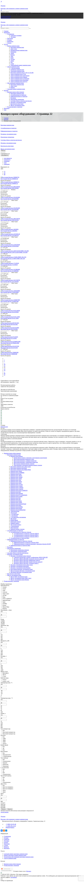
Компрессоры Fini (15, 499)
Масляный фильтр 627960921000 (10, 343)
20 (4, 364)
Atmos (12, 60)
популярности (4, 155)
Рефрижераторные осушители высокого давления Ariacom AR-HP (32, 544)
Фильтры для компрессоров (18, 102)
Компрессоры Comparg (16, 487)
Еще (5, 110)
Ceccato (12, 59)
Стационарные (14, 526)
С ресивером (14, 515)
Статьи (6, 845)
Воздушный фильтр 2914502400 (10, 209)
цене (5, 162)
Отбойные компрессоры (17, 69)
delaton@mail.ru (10, 827)
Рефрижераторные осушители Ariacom (21, 541)
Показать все (4, 426)
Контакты (6, 108)
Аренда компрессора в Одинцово (19, 78)
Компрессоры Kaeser (16, 508)
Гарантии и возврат (15, 35)
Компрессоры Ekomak (16, 493)
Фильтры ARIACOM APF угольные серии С (26, 563)
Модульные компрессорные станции (24, 463)
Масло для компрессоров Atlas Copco (20, 578)
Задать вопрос (5, 812)
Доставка (13, 37)
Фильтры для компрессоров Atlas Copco (21, 565)
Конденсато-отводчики (16, 104)
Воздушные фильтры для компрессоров (21, 569)
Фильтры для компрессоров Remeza (20, 567)
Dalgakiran (13, 52)
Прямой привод (14, 523)
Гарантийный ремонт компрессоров (20, 65)
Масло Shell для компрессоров (18, 576)
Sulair (12, 57)
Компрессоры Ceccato (16, 484)
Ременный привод (15, 521)
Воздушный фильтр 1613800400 (10, 271)
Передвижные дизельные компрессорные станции (28, 465)
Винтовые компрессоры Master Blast (20, 469)
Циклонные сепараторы (17, 99)
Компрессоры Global (16, 502)
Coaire (12, 63)
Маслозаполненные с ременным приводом (26, 462)
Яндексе (28, 871)
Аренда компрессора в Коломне (19, 80)
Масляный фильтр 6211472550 (9, 347)
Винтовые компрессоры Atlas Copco (20, 466)
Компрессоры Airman (16, 477)
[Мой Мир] (6, 831)
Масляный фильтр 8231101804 (9, 329)
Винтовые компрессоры (17, 47)
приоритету (7, 159)
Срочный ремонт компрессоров (16, 89)
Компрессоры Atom (15, 483)
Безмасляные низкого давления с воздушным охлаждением (30, 457)
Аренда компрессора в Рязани (18, 77)
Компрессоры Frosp (15, 474)
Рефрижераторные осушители (18, 96)
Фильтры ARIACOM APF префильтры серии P (27, 560)
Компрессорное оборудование (15, 92)
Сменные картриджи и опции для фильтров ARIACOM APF (31, 557)
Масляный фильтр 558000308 (9, 354)
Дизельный (13, 512)
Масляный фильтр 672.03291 (9, 338)
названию (6, 161)
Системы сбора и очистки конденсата (21, 101)
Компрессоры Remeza (16, 456)
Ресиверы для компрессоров (8, 134)
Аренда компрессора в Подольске (19, 75)
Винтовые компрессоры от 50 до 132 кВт (22, 72)
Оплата (9, 43)
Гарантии (6, 839)
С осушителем (14, 514)
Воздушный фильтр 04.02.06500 (10, 312)
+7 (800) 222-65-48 (6, 16)
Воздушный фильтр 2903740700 (10, 220)
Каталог (6, 90)
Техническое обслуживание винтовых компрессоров (18, 857)
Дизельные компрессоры (17, 71)
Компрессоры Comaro (16, 486)
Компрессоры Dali (15, 492)
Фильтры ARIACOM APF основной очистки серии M (29, 559)
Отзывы (9, 40)
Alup (11, 56)
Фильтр (3, 150)
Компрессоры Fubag (16, 501)
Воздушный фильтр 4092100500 (10, 188)
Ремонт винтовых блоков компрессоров (15, 855)
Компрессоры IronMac (16, 507)
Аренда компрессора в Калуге (18, 81)
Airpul (12, 53)
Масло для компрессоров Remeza (19, 579)
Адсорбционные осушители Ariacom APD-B (26, 533)
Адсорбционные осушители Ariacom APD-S (26, 535)
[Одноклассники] (4, 831)
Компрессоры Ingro (15, 505)
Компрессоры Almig (16, 478)
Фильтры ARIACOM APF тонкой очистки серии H (28, 562)
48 (4, 174)
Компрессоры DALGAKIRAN (18, 490)
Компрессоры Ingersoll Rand (18, 504)
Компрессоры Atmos (16, 481)
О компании (10, 34)
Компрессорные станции (17, 529)
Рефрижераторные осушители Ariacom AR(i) (26, 542)
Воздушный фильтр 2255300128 (10, 235)
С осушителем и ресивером (18, 517)
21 (4, 366)
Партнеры (10, 38)
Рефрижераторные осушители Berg (20, 545)
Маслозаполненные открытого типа (24, 459)
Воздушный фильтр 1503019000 (10, 292)
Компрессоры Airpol (16, 471)
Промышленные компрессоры (18, 50)
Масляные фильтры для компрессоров (21, 572)
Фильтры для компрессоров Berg (19, 566)
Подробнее (14, 877)
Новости (6, 846)
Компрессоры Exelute (16, 496)
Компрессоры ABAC (16, 475)
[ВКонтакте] (2, 831)
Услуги (6, 44)
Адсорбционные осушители (18, 95)
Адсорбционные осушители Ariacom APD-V (26, 536)
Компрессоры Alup (15, 480)
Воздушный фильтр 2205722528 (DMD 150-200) (14, 252)
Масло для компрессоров (17, 105)
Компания (7, 32)
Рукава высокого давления (14, 107)
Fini (11, 62)
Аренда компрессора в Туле (18, 74)
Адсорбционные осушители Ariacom (20, 532)
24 (4, 173)
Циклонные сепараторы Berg (18, 551)
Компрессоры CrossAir (16, 489)
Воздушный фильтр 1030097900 (10, 301)
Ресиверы (13, 98)
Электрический (14, 511)
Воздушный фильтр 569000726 (9, 178)
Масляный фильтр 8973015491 (9, 324)
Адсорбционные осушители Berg (19, 538)
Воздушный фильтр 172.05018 (9, 264)
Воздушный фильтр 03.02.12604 (10, 318)
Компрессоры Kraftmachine (18, 510)
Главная (6, 31)
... (4, 363)
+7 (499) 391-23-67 (11, 826)
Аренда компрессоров (13, 66)
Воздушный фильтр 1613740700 (10, 281)
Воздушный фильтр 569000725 (9, 183)
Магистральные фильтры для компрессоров (22, 570)
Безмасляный (14, 520)
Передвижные (14, 527)
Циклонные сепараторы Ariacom (19, 550)
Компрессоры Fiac (15, 498)
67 (4, 375)
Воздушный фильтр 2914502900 (10, 199)
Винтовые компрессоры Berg (18, 468)
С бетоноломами (15, 68)
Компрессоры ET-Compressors (18, 495)
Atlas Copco (13, 49)
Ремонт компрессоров (13, 46)
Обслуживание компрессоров (15, 83)
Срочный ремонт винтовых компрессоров (16, 854)
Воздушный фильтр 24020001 (9, 231)
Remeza (12, 55)
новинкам (7, 164)
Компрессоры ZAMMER (17, 472)
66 (4, 373)
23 (4, 369)
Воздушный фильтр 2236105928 (10, 246)
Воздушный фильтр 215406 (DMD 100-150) (13, 258)
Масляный (13, 518)
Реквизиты (10, 41)
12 (4, 171)
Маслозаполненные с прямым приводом (25, 460)
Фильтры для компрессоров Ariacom (20, 556)
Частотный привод (15, 524)
